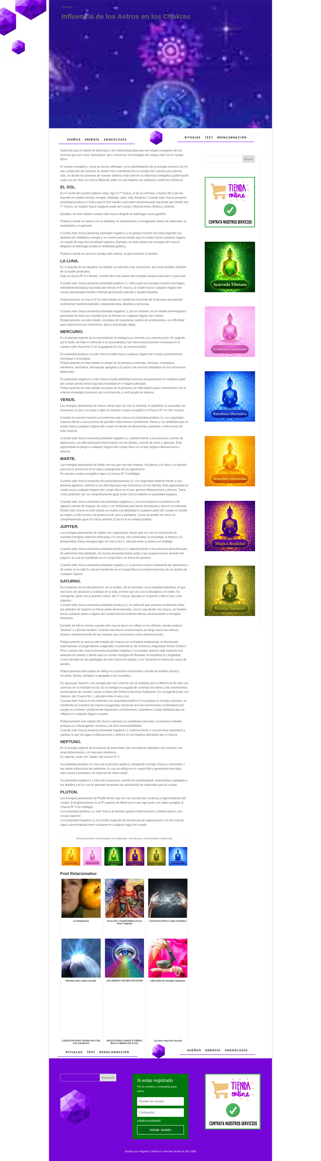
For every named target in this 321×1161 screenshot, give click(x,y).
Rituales (193, 137)
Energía (67, 7)
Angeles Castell (148, 1151)
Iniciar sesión (160, 1130)
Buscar (248, 159)
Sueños (74, 139)
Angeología (115, 139)
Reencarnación (232, 137)
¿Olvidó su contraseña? (149, 1120)
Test (209, 137)
